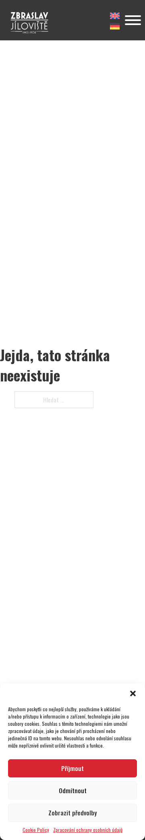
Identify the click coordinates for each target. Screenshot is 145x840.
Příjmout (72, 768)
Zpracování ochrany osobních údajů (87, 829)
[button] (133, 693)
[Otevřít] (133, 20)
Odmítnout (73, 790)
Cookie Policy (36, 829)
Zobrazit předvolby (72, 812)
